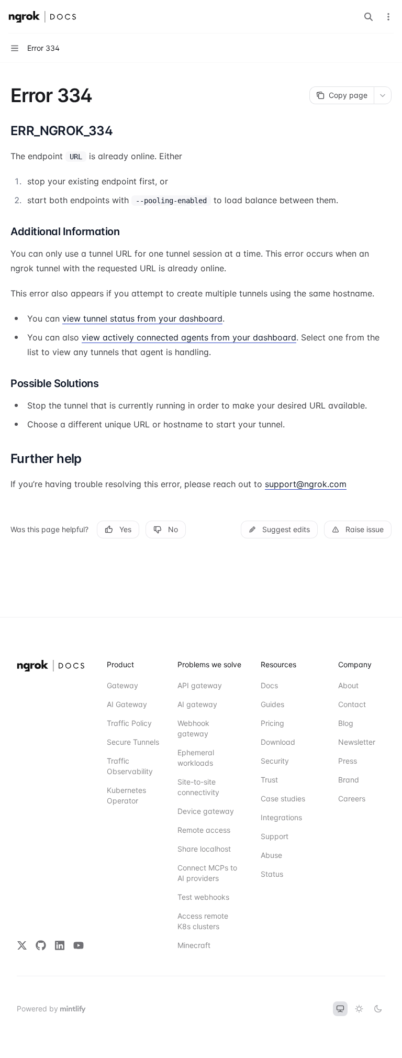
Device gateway (205, 811)
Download (278, 741)
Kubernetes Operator (126, 795)
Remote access (203, 829)
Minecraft (193, 945)
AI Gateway (127, 704)
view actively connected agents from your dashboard (189, 337)
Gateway (122, 685)
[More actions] (388, 16)
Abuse (271, 855)
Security (275, 760)
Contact (352, 704)
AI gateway (197, 704)
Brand (348, 779)
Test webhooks (203, 896)
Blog (345, 723)
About (348, 685)
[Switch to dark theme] (378, 1008)
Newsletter (356, 741)
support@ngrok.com (306, 484)
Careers (351, 798)
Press (347, 760)
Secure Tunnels (133, 741)
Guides (272, 704)
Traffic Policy (129, 723)
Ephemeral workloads (195, 757)
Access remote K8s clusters (202, 921)
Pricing (272, 723)
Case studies (283, 798)
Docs (269, 685)
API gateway (199, 685)
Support (274, 836)
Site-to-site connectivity (198, 787)
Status (272, 873)
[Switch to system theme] (340, 1008)
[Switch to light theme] (359, 1008)
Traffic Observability (130, 766)
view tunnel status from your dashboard (142, 318)
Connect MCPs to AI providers (207, 873)
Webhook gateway (193, 728)
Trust (269, 779)
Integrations (281, 817)
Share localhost (204, 848)
